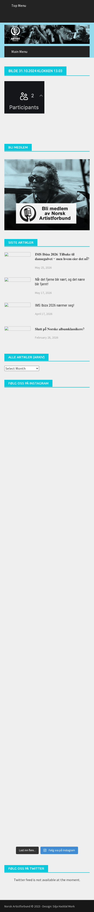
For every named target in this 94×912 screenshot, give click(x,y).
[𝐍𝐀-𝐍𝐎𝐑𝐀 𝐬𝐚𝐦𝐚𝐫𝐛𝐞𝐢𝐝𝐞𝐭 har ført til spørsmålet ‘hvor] (47, 719)
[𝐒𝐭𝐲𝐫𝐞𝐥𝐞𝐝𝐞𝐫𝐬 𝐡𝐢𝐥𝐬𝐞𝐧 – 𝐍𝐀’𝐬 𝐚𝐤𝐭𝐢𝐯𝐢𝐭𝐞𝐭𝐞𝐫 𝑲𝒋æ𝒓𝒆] (47, 819)
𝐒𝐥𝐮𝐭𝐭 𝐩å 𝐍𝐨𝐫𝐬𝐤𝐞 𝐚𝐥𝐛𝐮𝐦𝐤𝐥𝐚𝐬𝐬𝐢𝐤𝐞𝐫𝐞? (59, 329)
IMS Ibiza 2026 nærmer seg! (54, 305)
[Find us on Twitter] (47, 17)
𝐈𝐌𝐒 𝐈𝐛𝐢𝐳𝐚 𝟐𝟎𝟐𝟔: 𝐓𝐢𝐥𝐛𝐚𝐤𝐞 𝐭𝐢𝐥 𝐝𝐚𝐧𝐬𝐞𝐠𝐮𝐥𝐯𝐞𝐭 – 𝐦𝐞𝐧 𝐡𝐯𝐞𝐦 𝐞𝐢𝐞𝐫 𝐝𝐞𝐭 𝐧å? (62, 256)
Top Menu (18, 5)
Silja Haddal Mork (64, 906)
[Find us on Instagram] (55, 17)
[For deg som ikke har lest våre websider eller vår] (47, 669)
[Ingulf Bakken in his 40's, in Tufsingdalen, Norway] (47, 468)
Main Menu (19, 51)
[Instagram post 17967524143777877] (47, 569)
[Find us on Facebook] (38, 17)
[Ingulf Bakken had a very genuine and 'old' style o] (47, 418)
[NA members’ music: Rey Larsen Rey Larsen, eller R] (47, 619)
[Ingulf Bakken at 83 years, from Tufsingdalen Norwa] (47, 518)
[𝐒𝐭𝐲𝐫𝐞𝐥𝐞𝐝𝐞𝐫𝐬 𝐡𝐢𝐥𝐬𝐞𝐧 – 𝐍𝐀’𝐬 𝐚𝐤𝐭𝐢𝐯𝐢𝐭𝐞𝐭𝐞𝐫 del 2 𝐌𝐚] (47, 769)
